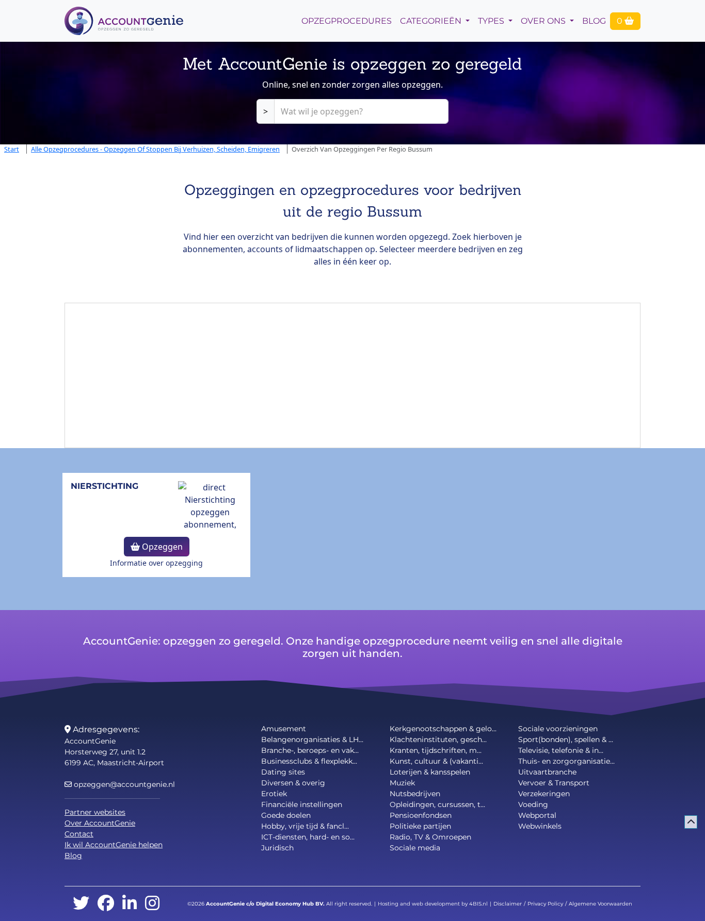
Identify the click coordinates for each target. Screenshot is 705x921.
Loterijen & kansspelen (430, 772)
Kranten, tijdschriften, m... (436, 750)
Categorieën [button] (431, 21)
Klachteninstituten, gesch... (438, 739)
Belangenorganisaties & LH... (312, 739)
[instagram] (152, 904)
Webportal (537, 815)
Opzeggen (161, 546)
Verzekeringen (544, 793)
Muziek (402, 782)
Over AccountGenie (100, 823)
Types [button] (492, 21)
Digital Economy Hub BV (289, 903)
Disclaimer (507, 903)
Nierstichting (104, 486)
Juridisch (277, 847)
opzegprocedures (346, 21)
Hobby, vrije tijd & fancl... (305, 826)
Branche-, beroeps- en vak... (310, 750)
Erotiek (274, 793)
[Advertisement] (352, 375)
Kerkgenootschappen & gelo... (443, 728)
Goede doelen (286, 815)
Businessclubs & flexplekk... (309, 761)
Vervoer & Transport (553, 782)
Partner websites (95, 812)
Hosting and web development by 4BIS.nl (433, 903)
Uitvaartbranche (547, 772)
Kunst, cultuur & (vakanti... (436, 761)
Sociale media (415, 847)
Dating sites (283, 772)
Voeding (533, 804)
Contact (79, 833)
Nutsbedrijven (415, 793)
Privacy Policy (545, 903)
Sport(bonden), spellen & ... (565, 739)
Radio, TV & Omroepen (430, 837)
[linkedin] (129, 904)
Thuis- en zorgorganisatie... (566, 761)
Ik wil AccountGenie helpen (114, 844)
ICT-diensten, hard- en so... (308, 837)
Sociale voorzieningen (558, 728)
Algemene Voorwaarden (600, 903)
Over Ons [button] (544, 21)
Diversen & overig (293, 782)
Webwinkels (540, 826)
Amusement (283, 728)
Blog (594, 21)
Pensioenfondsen (421, 815)
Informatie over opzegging (156, 563)
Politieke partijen (420, 826)
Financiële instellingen (301, 804)
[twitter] (81, 904)
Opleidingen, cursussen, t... (437, 804)
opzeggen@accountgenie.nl (123, 784)
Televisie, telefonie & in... (560, 750)
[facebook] (106, 904)
